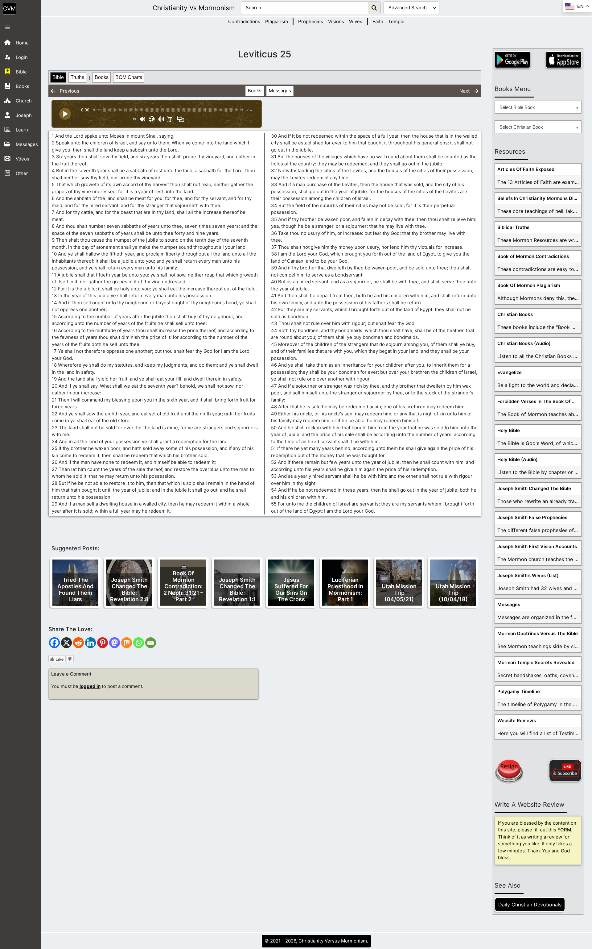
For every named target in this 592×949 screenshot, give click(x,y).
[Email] (150, 642)
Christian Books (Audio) (524, 343)
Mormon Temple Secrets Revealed (535, 662)
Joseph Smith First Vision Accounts (537, 546)
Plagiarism (276, 21)
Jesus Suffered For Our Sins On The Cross (291, 589)
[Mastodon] (114, 642)
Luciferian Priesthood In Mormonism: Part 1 (345, 589)
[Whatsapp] (138, 642)
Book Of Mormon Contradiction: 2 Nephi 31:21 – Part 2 (183, 586)
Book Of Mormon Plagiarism (528, 285)
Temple (396, 21)
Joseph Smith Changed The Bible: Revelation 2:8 (129, 589)
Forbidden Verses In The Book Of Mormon (539, 401)
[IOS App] (564, 59)
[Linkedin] (90, 642)
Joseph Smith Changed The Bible (534, 488)
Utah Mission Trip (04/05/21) (399, 592)
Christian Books (515, 314)
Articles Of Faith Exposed (525, 169)
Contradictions (244, 21)
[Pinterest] (102, 642)
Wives (355, 21)
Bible (58, 77)
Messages (280, 91)
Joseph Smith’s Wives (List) (528, 575)
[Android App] (512, 59)
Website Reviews (516, 720)
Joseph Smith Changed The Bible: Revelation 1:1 (237, 589)
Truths (77, 77)
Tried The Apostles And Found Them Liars (75, 589)
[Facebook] (54, 642)
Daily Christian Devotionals (529, 904)
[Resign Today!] (509, 772)
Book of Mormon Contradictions (533, 256)
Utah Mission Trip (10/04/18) (453, 592)
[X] (66, 642)
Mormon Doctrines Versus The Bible (537, 633)
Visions (336, 21)
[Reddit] (78, 642)
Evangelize (509, 372)
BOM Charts (128, 77)
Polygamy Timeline (518, 691)
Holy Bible (508, 430)
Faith (377, 21)
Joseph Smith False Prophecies (532, 517)
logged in (90, 686)
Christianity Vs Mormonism (194, 8)
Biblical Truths (513, 227)
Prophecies (310, 21)
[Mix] (126, 642)
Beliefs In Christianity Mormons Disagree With (539, 198)
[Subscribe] (565, 771)
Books (102, 77)
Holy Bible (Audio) (517, 459)
